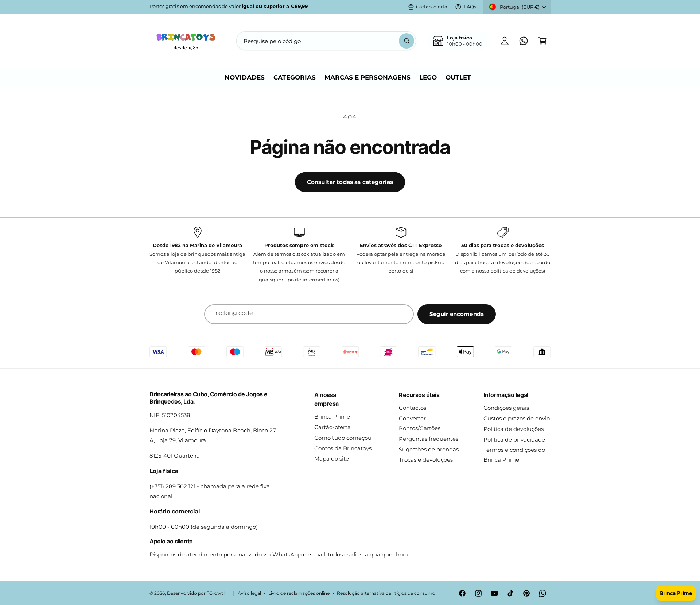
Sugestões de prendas (429, 449)
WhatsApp (287, 554)
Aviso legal (249, 593)
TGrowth (216, 593)
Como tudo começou (343, 437)
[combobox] (326, 40)
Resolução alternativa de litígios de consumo (386, 593)
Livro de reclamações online (299, 593)
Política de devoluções (513, 428)
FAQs (470, 6)
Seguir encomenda (456, 314)
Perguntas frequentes (428, 438)
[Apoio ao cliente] (523, 40)
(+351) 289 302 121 (172, 486)
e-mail (316, 554)
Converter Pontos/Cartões (419, 423)
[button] (542, 40)
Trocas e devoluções (426, 459)
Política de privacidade (514, 439)
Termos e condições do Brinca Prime (514, 454)
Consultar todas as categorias (350, 181)
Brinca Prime (332, 416)
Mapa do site (331, 458)
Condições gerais (506, 407)
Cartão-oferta (431, 6)
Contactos (412, 407)
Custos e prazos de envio (516, 418)
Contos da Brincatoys (343, 448)
